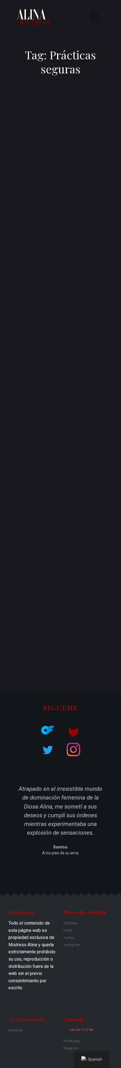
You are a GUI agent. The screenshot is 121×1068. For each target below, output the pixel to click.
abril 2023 (13, 602)
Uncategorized (17, 678)
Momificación (16, 363)
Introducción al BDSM (24, 650)
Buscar (80, 296)
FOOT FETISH (17, 371)
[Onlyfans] (47, 730)
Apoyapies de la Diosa (50, 511)
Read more (24, 247)
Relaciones (14, 669)
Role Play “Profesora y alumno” (34, 354)
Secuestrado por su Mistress (32, 380)
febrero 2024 (16, 584)
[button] (94, 17)
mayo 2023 (14, 593)
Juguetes (12, 659)
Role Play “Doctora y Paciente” (33, 346)
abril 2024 (13, 566)
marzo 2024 (15, 575)
